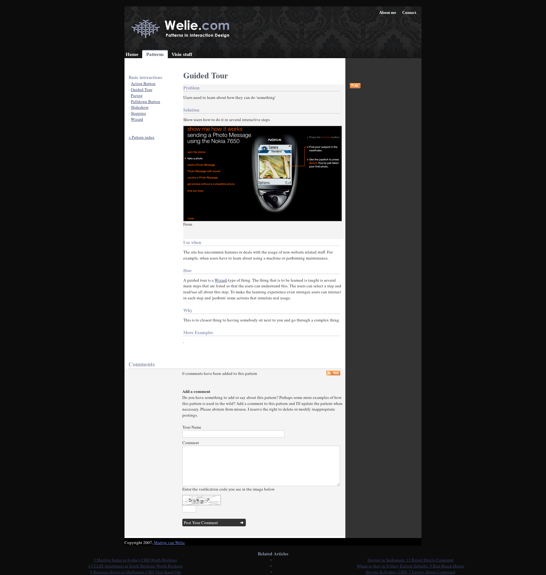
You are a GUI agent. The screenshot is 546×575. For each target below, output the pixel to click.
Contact (409, 12)
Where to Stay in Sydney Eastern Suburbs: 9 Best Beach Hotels (410, 566)
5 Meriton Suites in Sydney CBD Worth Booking (135, 560)
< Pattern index (142, 137)
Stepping (138, 113)
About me (387, 12)
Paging (137, 95)
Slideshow (140, 107)
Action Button (143, 83)
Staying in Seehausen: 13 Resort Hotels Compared (410, 560)
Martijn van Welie (169, 542)
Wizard (137, 119)
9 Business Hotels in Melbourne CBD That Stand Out (135, 572)
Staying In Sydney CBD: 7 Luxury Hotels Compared (410, 572)
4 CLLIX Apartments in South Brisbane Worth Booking (135, 566)
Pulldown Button (145, 101)
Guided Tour (141, 89)
